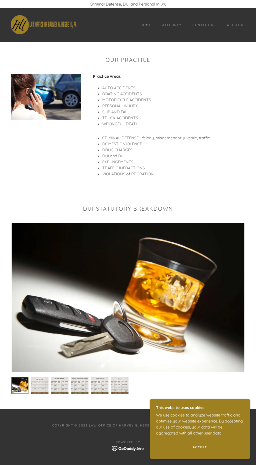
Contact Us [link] (204, 25)
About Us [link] (236, 25)
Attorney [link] (172, 25)
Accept (200, 447)
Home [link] (145, 25)
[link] (43, 24)
